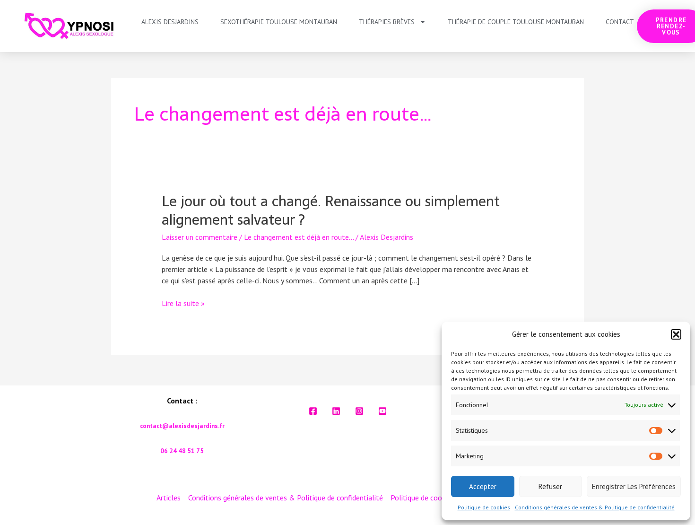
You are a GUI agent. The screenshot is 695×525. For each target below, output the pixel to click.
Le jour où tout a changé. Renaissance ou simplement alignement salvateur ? (331, 210)
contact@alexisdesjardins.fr (182, 425)
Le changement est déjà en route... (299, 237)
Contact (620, 22)
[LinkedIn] (336, 411)
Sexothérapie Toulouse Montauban (278, 22)
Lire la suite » (183, 303)
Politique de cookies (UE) (430, 497)
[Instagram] (359, 411)
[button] (676, 334)
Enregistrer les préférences (634, 486)
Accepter (482, 486)
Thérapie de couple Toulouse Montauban (516, 22)
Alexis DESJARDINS (170, 22)
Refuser (550, 486)
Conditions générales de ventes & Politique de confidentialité (595, 507)
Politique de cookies (484, 507)
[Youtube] (382, 411)
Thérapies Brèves (387, 22)
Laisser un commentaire (199, 237)
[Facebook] (313, 411)
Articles (168, 497)
